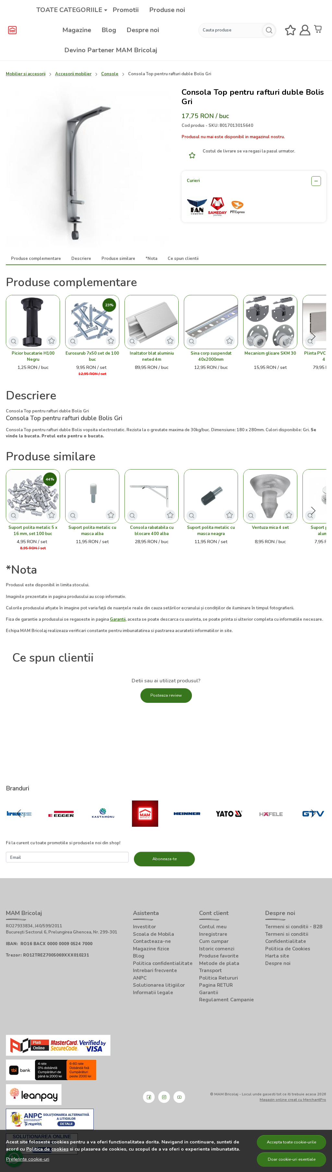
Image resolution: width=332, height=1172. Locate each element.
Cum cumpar (214, 941)
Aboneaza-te (164, 859)
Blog (108, 30)
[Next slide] (313, 336)
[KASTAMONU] (103, 826)
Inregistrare (213, 934)
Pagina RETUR (216, 985)
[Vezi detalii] (13, 341)
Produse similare (118, 259)
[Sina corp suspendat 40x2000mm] (211, 322)
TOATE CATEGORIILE (69, 10)
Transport (210, 970)
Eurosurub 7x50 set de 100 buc (92, 356)
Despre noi (142, 30)
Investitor (144, 926)
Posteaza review (166, 695)
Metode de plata (219, 963)
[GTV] (313, 826)
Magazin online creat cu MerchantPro (293, 1099)
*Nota (151, 259)
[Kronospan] (19, 826)
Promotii (126, 10)
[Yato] (229, 826)
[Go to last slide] (19, 813)
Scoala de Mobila (153, 934)
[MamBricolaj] (145, 826)
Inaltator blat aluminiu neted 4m (152, 356)
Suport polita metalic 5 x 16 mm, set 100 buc (32, 531)
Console (109, 74)
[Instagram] (164, 1097)
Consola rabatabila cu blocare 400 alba (151, 531)
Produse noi (167, 10)
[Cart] (319, 30)
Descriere (81, 259)
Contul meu (213, 926)
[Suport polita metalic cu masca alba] (92, 496)
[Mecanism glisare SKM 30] (270, 322)
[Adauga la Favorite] (190, 155)
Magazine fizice (151, 949)
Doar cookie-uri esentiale (291, 1159)
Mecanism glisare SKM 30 (270, 353)
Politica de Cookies (287, 949)
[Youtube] (179, 1097)
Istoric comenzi (216, 949)
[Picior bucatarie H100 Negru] (33, 322)
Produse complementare (36, 259)
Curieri (193, 181)
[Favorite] (290, 30)
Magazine (76, 30)
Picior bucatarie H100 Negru (33, 356)
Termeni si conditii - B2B (294, 926)
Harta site (277, 956)
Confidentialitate (285, 941)
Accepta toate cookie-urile (291, 1142)
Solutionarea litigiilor (159, 985)
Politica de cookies (47, 1149)
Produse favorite (219, 956)
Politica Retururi (218, 978)
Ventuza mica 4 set (270, 528)
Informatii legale (153, 992)
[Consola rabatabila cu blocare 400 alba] (151, 496)
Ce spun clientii (183, 259)
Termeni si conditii (286, 934)
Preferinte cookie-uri (27, 1159)
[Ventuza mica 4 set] (270, 496)
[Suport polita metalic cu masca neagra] (211, 496)
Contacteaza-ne (152, 941)
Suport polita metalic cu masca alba (92, 531)
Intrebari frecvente (155, 970)
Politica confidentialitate (163, 963)
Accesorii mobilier (73, 74)
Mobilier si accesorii (25, 74)
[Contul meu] (305, 30)
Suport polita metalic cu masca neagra (211, 531)
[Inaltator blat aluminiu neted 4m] (151, 322)
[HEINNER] (187, 826)
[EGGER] (61, 826)
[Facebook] (149, 1097)
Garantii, (118, 619)
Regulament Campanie (226, 999)
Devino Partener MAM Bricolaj (110, 50)
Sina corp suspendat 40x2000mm (211, 356)
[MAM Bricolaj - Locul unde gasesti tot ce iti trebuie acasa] (12, 30)
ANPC (140, 978)
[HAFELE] (271, 826)
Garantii (208, 992)
